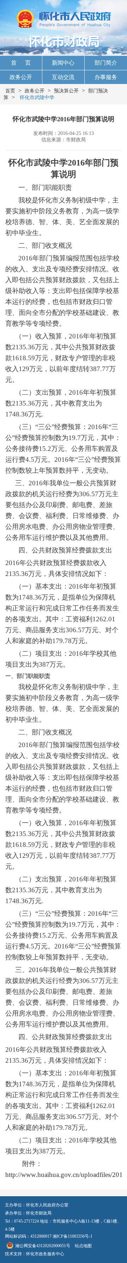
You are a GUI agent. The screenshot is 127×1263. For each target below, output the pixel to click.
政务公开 (21, 77)
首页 (10, 90)
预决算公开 (66, 90)
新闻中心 (63, 63)
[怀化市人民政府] (64, 19)
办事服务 (106, 77)
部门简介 (106, 63)
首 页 (21, 63)
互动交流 (63, 77)
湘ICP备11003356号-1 (72, 1236)
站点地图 (83, 1245)
